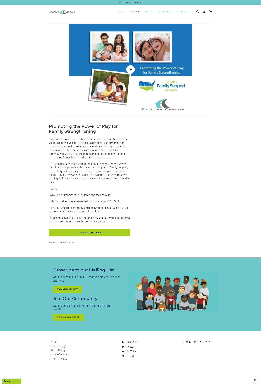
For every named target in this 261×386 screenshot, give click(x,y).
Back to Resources (64, 242)
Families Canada (202, 341)
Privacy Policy (57, 346)
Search (53, 341)
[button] (135, 12)
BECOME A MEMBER (68, 317)
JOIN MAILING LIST (67, 289)
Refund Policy (57, 350)
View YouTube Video (90, 232)
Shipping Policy (58, 358)
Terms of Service (59, 354)
